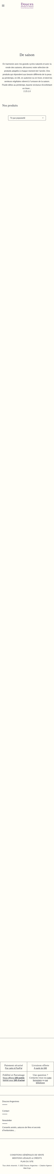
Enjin (29, 1168)
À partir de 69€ (40, 1068)
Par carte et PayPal (13, 1068)
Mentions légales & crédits (27, 1158)
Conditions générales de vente (27, 1155)
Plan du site (27, 1161)
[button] (27, 182)
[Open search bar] (11, 10)
